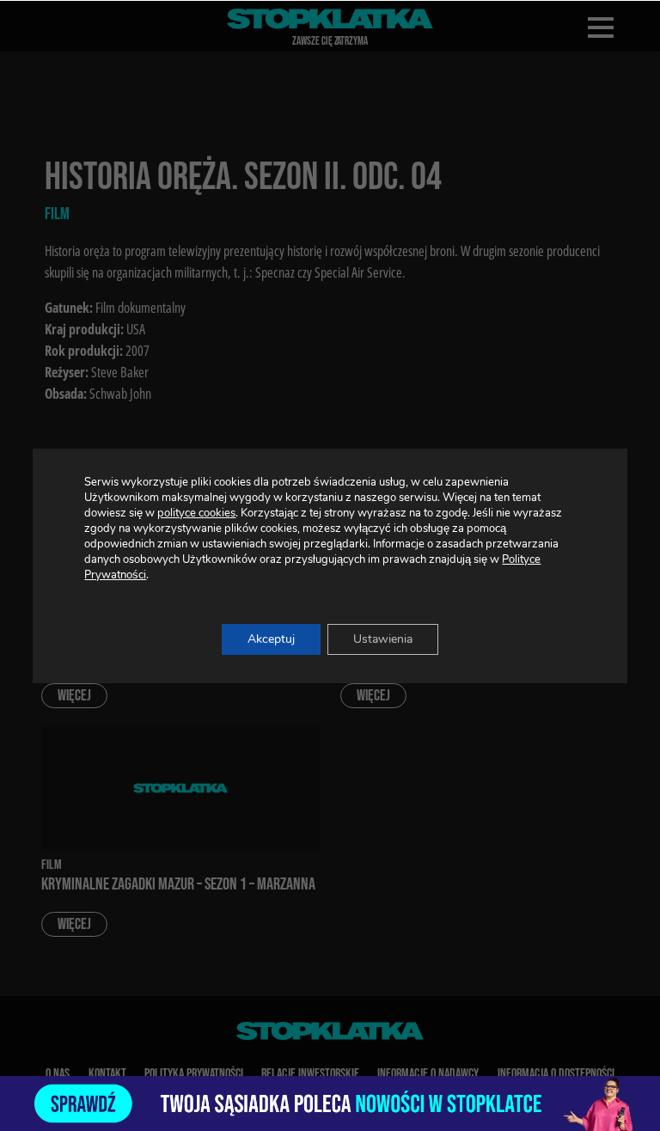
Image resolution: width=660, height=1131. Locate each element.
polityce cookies (196, 513)
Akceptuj (271, 639)
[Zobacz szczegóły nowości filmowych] (330, 1103)
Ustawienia (382, 639)
